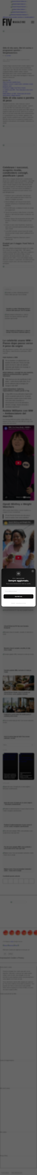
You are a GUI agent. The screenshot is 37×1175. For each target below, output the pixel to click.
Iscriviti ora (18, 596)
